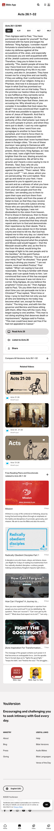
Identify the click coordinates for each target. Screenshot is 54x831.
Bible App (17, 680)
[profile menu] (47, 4)
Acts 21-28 (17, 397)
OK (46, 805)
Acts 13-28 (17, 462)
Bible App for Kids (35, 680)
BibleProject (14, 400)
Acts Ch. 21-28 (18, 430)
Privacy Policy (18, 807)
